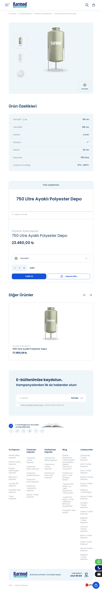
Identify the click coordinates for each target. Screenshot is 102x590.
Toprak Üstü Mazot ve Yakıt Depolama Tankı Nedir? (68, 488)
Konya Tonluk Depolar (86, 484)
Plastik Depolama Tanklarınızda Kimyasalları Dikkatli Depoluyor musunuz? (68, 462)
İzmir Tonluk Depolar (85, 471)
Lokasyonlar (86, 449)
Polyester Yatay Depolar (31, 460)
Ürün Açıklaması (51, 185)
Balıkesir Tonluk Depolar (84, 520)
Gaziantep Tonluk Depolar (85, 457)
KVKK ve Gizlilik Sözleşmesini (32, 405)
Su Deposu (14, 449)
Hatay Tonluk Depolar (86, 497)
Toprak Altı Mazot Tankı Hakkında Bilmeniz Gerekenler (68, 501)
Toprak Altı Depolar (13, 484)
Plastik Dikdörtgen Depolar (14, 470)
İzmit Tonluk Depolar (85, 465)
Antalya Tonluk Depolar (84, 505)
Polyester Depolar (31, 450)
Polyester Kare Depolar (33, 480)
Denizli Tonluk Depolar (86, 549)
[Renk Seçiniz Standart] (51, 258)
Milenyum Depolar (13, 478)
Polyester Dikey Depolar (33, 467)
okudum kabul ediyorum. (43, 405)
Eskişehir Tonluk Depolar (84, 557)
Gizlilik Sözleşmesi (21, 585)
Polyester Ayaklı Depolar (33, 474)
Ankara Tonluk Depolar (86, 478)
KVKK (10, 585)
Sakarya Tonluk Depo (86, 491)
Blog (64, 449)
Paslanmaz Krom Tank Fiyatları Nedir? (67, 476)
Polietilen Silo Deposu (15, 491)
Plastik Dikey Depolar (14, 456)
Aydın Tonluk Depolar (86, 543)
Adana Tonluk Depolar (86, 512)
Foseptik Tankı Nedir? (68, 511)
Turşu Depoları (12, 497)
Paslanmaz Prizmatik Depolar (50, 475)
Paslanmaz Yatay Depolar (50, 466)
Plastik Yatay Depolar (15, 463)
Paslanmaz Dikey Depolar (51, 459)
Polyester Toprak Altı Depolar (31, 488)
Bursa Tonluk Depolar (86, 536)
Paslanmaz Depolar (50, 450)
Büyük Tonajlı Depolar (32, 496)
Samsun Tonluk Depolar (84, 529)
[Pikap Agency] (89, 585)
